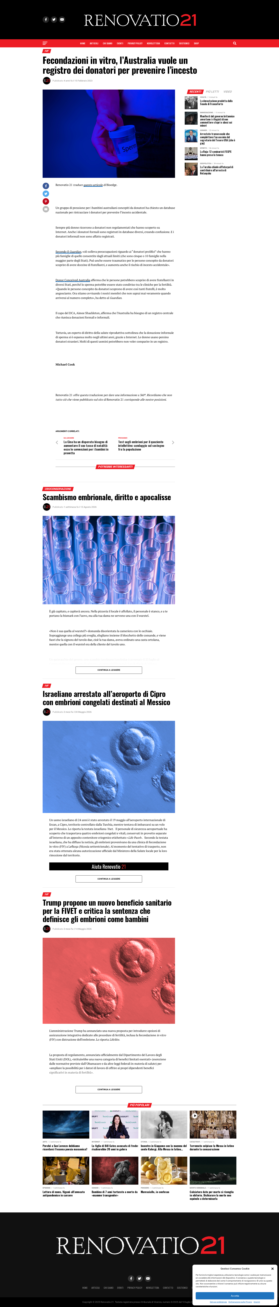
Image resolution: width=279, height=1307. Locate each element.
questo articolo (93, 185)
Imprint (257, 1302)
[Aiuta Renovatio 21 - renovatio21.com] (109, 866)
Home (82, 43)
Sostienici (184, 43)
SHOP (196, 43)
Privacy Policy (135, 43)
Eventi (120, 43)
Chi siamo (107, 43)
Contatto (169, 43)
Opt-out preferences (218, 1302)
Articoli (94, 43)
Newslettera (153, 43)
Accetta (235, 1295)
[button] (272, 1268)
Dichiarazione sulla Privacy (240, 1302)
